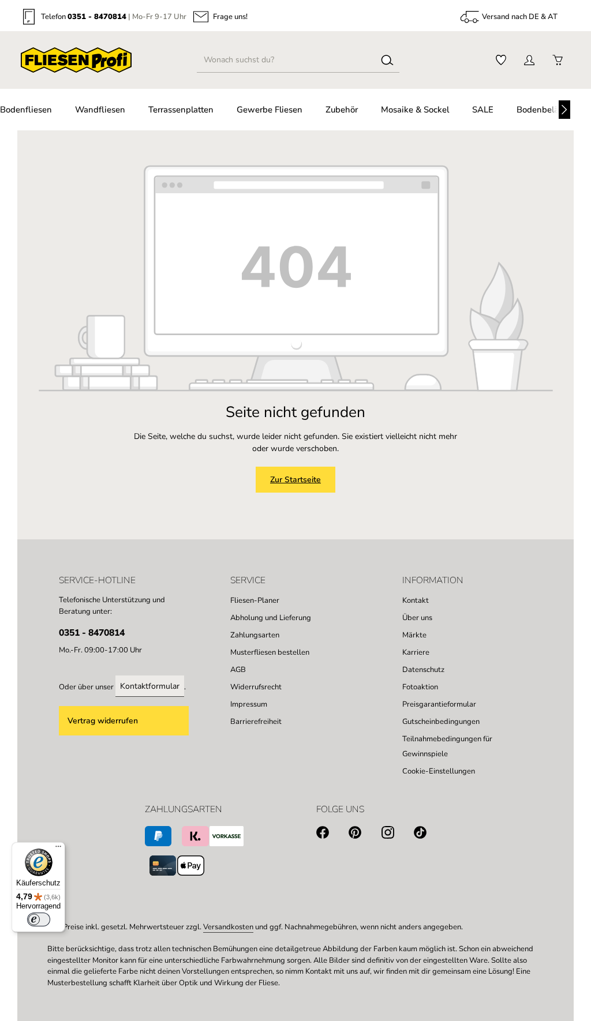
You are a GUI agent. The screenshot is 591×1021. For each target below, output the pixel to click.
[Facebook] (332, 834)
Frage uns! (230, 17)
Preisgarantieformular (439, 704)
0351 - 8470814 (97, 17)
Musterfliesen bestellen (269, 652)
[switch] (38, 919)
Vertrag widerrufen (103, 720)
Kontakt (415, 600)
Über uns (417, 618)
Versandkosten (228, 927)
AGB (238, 670)
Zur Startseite (295, 479)
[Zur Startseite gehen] (76, 60)
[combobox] (286, 60)
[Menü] (58, 849)
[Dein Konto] (529, 60)
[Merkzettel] (501, 60)
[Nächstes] (564, 109)
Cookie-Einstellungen (438, 771)
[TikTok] (430, 834)
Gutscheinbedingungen (441, 721)
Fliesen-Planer (254, 600)
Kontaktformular (149, 686)
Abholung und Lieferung (270, 618)
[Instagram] (397, 834)
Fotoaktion (420, 687)
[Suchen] (387, 60)
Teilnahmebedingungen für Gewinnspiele (447, 746)
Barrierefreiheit (256, 721)
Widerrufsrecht (256, 687)
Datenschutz (423, 670)
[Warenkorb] (557, 60)
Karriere (415, 652)
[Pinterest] (365, 834)
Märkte (414, 635)
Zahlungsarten (254, 635)
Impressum (248, 704)
